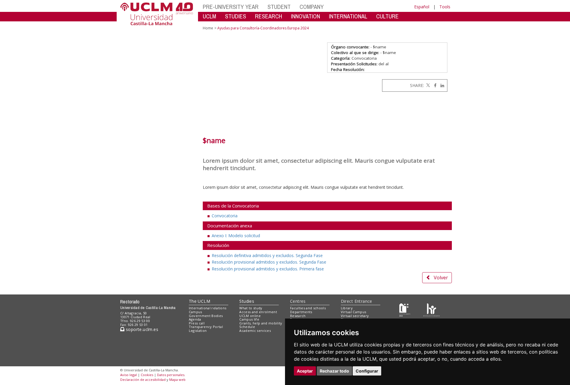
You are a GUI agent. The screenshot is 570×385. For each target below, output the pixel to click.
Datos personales (170, 375)
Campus (195, 312)
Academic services (255, 330)
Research (298, 315)
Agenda (195, 319)
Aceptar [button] (305, 370)
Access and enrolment (258, 312)
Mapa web (177, 379)
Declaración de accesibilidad (143, 379)
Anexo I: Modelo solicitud (236, 235)
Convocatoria (225, 215)
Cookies (147, 375)
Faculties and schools (308, 308)
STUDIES (235, 16)
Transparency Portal (206, 326)
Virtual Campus (353, 312)
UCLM (209, 16)
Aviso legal (128, 375)
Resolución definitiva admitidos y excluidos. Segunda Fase (267, 255)
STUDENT (279, 7)
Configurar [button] (367, 370)
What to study (250, 308)
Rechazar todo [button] (334, 370)
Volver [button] (441, 277)
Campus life (249, 319)
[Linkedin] (441, 85)
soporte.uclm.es (141, 329)
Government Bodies (206, 315)
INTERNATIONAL (348, 16)
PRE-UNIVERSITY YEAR (231, 7)
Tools (444, 6)
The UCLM (199, 301)
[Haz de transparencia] (404, 309)
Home (208, 28)
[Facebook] (433, 85)
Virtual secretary (355, 315)
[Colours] (431, 309)
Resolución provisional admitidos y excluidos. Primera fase (268, 269)
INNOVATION (305, 16)
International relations (208, 308)
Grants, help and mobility (260, 323)
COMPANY (312, 7)
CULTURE (387, 16)
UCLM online (250, 315)
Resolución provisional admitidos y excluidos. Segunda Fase (269, 262)
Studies (246, 301)
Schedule (247, 326)
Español (421, 6)
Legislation (198, 330)
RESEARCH (268, 16)
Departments (301, 312)
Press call (197, 323)
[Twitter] (427, 85)
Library (347, 308)
